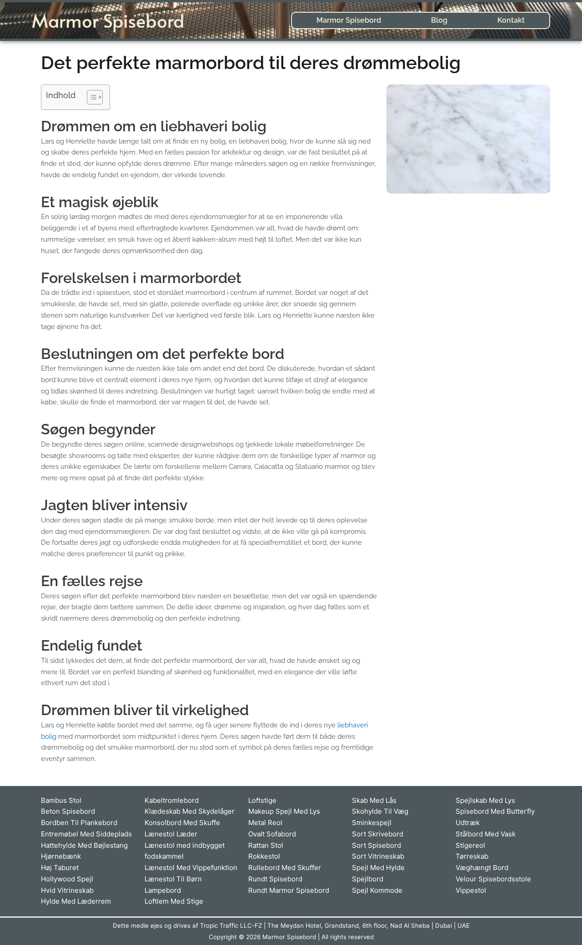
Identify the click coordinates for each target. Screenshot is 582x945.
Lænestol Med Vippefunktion (191, 867)
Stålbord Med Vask (486, 834)
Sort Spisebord (376, 845)
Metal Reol (265, 822)
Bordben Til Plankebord (79, 822)
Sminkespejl (371, 822)
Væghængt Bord (482, 867)
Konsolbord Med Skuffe (182, 822)
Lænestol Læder (171, 834)
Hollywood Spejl (67, 879)
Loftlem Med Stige (174, 901)
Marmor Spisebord (108, 20)
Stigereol (470, 845)
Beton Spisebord (68, 811)
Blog (439, 20)
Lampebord (163, 890)
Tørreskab (472, 856)
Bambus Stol (61, 800)
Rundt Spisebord (275, 879)
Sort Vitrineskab (378, 856)
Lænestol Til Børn (173, 879)
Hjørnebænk (61, 856)
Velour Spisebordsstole (493, 879)
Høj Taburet (60, 867)
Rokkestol (264, 856)
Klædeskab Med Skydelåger (190, 811)
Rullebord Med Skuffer (284, 867)
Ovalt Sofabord (272, 834)
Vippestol (471, 890)
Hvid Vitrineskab (67, 890)
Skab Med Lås (374, 800)
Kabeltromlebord (172, 800)
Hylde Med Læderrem (76, 901)
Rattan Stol (265, 845)
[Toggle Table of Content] (90, 97)
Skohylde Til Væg (380, 811)
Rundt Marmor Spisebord (288, 890)
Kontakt (511, 20)
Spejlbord (367, 879)
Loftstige (262, 800)
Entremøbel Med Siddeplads (86, 834)
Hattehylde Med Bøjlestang (84, 845)
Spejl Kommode (377, 890)
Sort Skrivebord (377, 834)
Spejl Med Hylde (378, 867)
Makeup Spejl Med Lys (284, 811)
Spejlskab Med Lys (485, 800)
